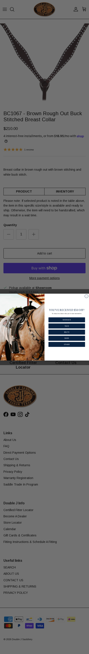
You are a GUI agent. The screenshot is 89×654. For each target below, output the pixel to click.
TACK (67, 326)
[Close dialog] (86, 296)
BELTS (66, 332)
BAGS (67, 338)
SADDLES (67, 320)
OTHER (67, 344)
